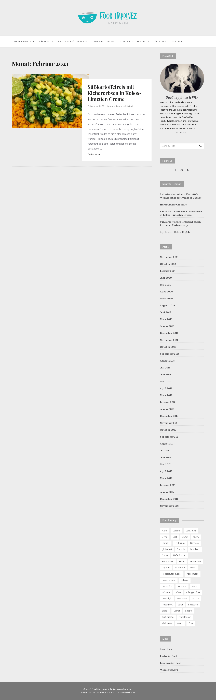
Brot (175, 537)
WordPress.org (169, 669)
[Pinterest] (182, 170)
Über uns (160, 41)
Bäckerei (45, 41)
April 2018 (166, 388)
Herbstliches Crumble (173, 204)
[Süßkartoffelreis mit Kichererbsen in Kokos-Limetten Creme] (50, 100)
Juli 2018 (165, 367)
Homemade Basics (103, 41)
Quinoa (195, 598)
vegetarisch (185, 617)
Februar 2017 (168, 485)
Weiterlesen (94, 154)
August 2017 (167, 443)
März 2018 (166, 395)
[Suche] (200, 146)
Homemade (168, 561)
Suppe (188, 610)
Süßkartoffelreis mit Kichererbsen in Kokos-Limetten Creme (115, 92)
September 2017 (170, 436)
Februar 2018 (168, 402)
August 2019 (167, 305)
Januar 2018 (167, 409)
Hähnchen (195, 561)
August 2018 (167, 360)
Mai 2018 (165, 381)
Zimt (190, 623)
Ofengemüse (193, 592)
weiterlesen (182, 132)
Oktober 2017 (168, 429)
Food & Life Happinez (133, 41)
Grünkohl (195, 549)
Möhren (166, 592)
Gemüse (194, 543)
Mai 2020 (165, 284)
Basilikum (191, 530)
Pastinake (182, 598)
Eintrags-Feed (168, 656)
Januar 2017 (167, 492)
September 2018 (170, 353)
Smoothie (193, 604)
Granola (181, 549)
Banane (176, 530)
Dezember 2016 (169, 498)
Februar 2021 (168, 270)
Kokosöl (184, 580)
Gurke (165, 555)
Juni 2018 (165, 374)
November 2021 (169, 257)
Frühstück (180, 543)
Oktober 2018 (168, 346)
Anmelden (166, 649)
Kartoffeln (180, 567)
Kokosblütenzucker (171, 574)
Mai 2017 (165, 464)
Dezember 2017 (169, 416)
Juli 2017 (165, 450)
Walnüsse (167, 623)
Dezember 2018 (169, 333)
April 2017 (166, 471)
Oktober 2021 (168, 263)
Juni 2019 (165, 312)
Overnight (167, 598)
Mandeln (182, 586)
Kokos (193, 567)
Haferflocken (179, 555)
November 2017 (169, 422)
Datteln (165, 543)
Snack (165, 610)
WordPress (129, 692)
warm (180, 623)
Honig (182, 561)
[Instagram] (188, 170)
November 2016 (169, 505)
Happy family (23, 41)
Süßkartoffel (168, 617)
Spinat (176, 610)
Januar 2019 (167, 326)
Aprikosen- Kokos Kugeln (175, 232)
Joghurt (166, 567)
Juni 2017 (165, 457)
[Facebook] (175, 170)
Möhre (195, 586)
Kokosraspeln (169, 580)
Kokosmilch (192, 574)
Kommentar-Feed (170, 662)
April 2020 (166, 291)
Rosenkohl (167, 604)
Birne (164, 537)
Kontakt (176, 41)
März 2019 (166, 319)
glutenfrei (167, 549)
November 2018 (169, 339)
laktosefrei (167, 586)
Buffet (185, 537)
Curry (196, 537)
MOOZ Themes (100, 692)
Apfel (164, 530)
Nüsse (178, 592)
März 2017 (166, 478)
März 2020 (166, 298)
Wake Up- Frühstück (71, 41)
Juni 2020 (166, 277)
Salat (180, 604)
